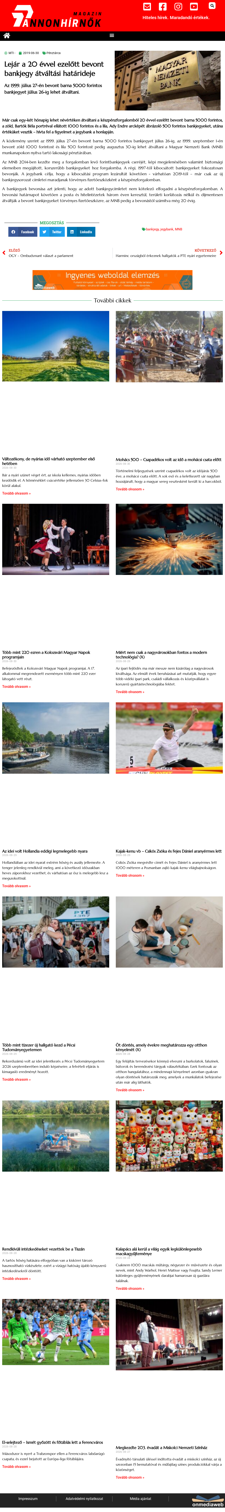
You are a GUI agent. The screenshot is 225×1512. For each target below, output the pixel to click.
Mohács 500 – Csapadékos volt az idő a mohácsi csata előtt (168, 459)
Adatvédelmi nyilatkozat (84, 1499)
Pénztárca (54, 53)
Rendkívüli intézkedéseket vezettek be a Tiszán (43, 1249)
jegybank (166, 229)
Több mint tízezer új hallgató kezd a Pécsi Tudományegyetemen (38, 1047)
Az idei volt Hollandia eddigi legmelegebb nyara (44, 851)
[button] (212, 5)
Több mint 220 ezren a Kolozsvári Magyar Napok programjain (46, 655)
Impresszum (28, 1499)
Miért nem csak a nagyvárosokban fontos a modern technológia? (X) (161, 655)
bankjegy (152, 229)
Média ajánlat (140, 1499)
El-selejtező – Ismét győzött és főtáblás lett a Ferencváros (52, 1442)
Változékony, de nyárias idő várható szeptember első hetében (48, 461)
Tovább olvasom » (16, 493)
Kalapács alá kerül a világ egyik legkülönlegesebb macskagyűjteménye (159, 1251)
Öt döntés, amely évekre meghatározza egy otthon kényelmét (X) (161, 1047)
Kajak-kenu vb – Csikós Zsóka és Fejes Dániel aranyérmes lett (169, 851)
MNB (178, 229)
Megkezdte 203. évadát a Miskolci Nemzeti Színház (161, 1447)
